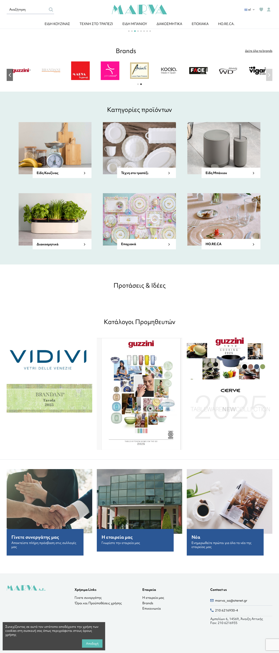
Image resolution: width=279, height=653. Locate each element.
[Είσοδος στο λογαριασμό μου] (268, 10)
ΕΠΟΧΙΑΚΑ (200, 24)
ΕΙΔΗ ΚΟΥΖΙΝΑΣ (57, 24)
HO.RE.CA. (226, 24)
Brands (147, 603)
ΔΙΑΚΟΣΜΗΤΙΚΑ (169, 24)
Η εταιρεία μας (153, 598)
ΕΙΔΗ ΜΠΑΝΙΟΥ (134, 24)
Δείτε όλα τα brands (258, 51)
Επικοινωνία (151, 609)
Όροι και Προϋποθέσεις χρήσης (98, 603)
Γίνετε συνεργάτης (88, 598)
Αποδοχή (92, 643)
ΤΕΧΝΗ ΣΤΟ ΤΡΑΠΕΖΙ (96, 24)
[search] (51, 9)
